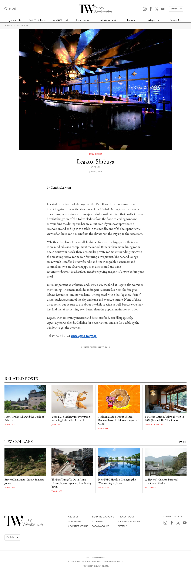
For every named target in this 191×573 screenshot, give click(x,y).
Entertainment (107, 20)
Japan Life (15, 20)
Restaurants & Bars (154, 425)
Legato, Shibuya (21, 25)
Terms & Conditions (129, 521)
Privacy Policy (126, 517)
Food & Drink (60, 20)
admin (97, 167)
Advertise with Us (78, 526)
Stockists (98, 521)
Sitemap (122, 526)
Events (131, 20)
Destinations (83, 20)
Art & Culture (37, 20)
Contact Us (74, 521)
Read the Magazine (103, 517)
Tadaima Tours (100, 526)
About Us (175, 20)
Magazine (153, 20)
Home (7, 25)
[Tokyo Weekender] (24, 525)
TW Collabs (9, 425)
